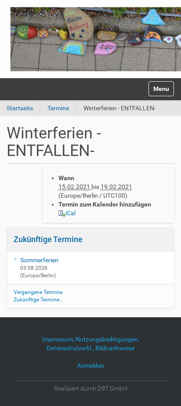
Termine (58, 108)
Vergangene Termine (38, 292)
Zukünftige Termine (48, 239)
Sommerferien (39, 260)
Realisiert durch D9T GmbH (90, 388)
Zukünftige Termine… (38, 300)
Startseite (20, 108)
